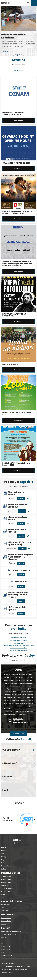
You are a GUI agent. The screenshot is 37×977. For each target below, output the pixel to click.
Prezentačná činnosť (7, 888)
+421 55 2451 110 (5, 946)
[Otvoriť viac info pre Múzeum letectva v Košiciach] (27, 523)
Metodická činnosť (6, 882)
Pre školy (3, 863)
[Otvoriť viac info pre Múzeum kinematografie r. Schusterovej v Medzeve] (28, 563)
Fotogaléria (4, 911)
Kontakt (20, 498)
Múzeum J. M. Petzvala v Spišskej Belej (20, 543)
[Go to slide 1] (13, 55)
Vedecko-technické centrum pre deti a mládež (18, 595)
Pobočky (3, 857)
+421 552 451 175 (5, 949)
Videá (2, 907)
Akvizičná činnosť (6, 876)
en (15, 3)
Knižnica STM (5, 894)
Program (3, 860)
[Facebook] (14, 842)
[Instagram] (17, 842)
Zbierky (3, 897)
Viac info (6, 51)
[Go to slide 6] (24, 55)
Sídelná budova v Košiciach (17, 493)
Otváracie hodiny (6, 921)
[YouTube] (20, 842)
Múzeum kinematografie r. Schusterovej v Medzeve (20, 557)
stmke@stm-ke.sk (6, 955)
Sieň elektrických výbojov (17, 608)
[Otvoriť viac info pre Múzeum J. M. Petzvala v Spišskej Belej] (29, 548)
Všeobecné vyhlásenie (19, 969)
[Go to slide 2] (15, 55)
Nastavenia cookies (7, 972)
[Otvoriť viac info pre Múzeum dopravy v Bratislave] (28, 511)
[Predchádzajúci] (4, 819)
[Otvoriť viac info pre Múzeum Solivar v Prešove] (27, 536)
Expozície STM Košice (18, 638)
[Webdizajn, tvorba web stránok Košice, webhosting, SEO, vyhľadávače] (11, 963)
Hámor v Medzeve (21, 570)
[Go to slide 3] (17, 55)
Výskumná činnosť (6, 879)
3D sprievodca (5, 904)
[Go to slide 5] (21, 55)
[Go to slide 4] (19, 55)
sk (12, 3)
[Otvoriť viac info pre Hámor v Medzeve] (28, 575)
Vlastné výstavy (5, 891)
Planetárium (21, 582)
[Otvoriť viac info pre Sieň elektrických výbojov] (27, 614)
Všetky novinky (18, 70)
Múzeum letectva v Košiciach (17, 518)
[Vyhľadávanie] (34, 3)
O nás (3, 854)
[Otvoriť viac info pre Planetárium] (27, 586)
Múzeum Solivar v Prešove (17, 531)
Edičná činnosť (5, 885)
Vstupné (3, 924)
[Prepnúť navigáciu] (28, 3)
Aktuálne (3, 851)
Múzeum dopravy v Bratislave (17, 506)
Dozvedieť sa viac (18, 733)
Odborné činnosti (6, 866)
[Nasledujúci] (34, 819)
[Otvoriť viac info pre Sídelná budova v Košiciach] (27, 498)
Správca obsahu (6, 918)
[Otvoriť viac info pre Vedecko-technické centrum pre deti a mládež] (27, 601)
